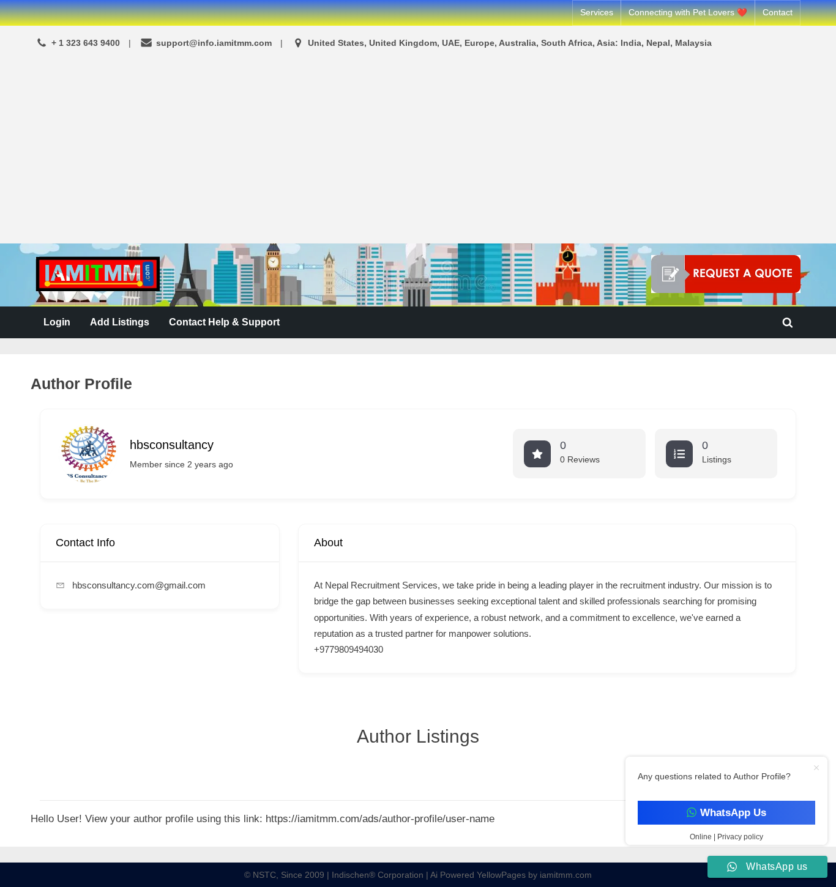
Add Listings (119, 321)
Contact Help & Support (224, 321)
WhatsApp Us (733, 812)
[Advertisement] (418, 148)
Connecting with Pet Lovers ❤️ (688, 12)
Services (596, 12)
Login (56, 321)
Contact (778, 12)
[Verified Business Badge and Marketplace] (726, 274)
